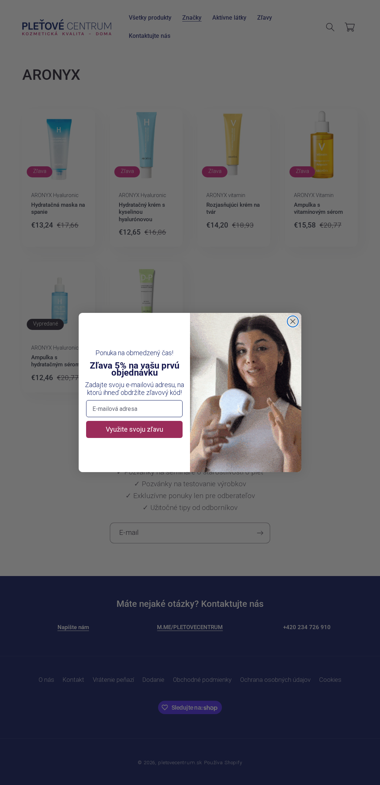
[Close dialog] (292, 321)
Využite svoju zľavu (134, 429)
